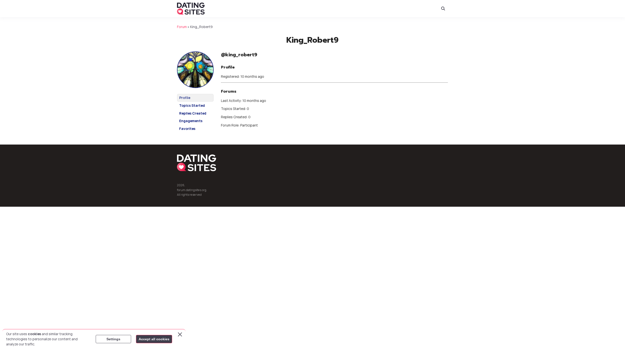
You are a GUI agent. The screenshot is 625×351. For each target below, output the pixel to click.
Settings (113, 339)
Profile (184, 97)
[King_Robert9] (195, 91)
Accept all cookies (154, 339)
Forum (182, 26)
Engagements (190, 120)
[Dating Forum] (191, 8)
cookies (34, 334)
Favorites (187, 128)
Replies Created (192, 113)
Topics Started (192, 105)
